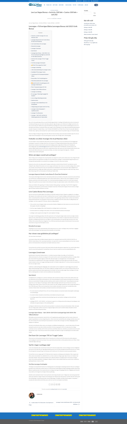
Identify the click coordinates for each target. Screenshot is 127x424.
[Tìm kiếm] (44, 5)
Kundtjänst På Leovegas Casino (38, 72)
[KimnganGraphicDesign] (35, 5)
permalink (65, 389)
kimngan (59, 18)
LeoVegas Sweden (54, 10)
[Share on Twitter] (52, 384)
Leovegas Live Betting (36, 91)
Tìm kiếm (86, 10)
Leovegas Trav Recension (37, 113)
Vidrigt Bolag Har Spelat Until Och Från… (40, 106)
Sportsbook (34, 50)
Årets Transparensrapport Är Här (38, 87)
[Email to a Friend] (54, 384)
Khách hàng (68, 4)
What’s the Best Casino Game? (91, 34)
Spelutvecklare (34, 100)
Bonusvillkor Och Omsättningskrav (39, 78)
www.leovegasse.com (44, 146)
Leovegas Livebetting (36, 67)
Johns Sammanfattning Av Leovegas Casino (41, 69)
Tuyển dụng (80, 4)
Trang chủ (48, 4)
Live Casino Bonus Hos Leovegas (38, 43)
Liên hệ (86, 4)
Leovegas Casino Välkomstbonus (38, 89)
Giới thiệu (55, 4)
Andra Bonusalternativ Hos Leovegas (39, 80)
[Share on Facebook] (49, 384)
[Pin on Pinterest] (57, 384)
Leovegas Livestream (36, 48)
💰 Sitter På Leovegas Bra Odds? (38, 65)
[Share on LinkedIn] (59, 384)
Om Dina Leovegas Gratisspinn (38, 62)
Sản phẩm (61, 4)
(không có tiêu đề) (88, 27)
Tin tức (74, 4)
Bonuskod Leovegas (35, 46)
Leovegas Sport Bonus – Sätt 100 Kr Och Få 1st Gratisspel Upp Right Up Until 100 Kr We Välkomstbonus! (40, 54)
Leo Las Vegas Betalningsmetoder (39, 98)
